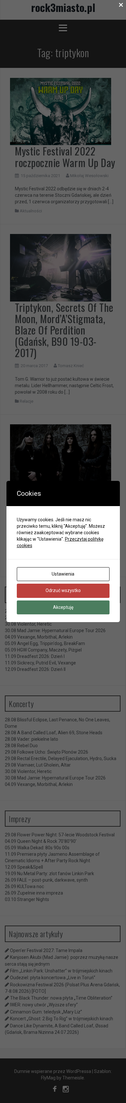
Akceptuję (63, 607)
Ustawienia (63, 574)
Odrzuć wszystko (63, 590)
